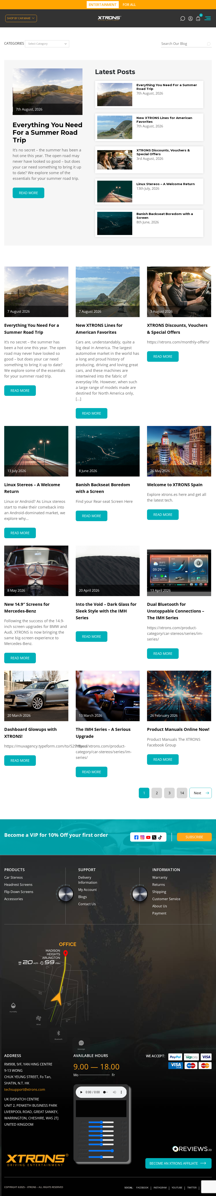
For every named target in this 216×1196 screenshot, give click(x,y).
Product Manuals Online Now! (178, 729)
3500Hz (82, 1140)
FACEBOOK (142, 1187)
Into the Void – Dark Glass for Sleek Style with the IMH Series (106, 611)
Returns (158, 884)
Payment (159, 913)
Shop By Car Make (19, 18)
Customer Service (166, 899)
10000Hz (82, 1144)
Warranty (159, 877)
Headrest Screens (18, 884)
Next (197, 793)
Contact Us (87, 904)
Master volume (83, 1150)
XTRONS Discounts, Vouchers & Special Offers (163, 152)
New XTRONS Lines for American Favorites (164, 120)
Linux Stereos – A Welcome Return (165, 184)
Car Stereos (13, 877)
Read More (28, 193)
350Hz (83, 1131)
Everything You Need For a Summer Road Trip (166, 87)
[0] (198, 18)
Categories (14, 43)
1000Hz (82, 1135)
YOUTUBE (177, 1187)
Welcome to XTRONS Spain (174, 484)
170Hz (83, 1126)
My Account (87, 889)
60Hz (84, 1122)
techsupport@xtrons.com (24, 1089)
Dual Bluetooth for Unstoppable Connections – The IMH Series (175, 611)
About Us (159, 906)
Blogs (82, 896)
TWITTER (192, 1187)
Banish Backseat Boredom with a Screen (164, 216)
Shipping (159, 891)
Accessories (13, 899)
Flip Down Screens (18, 891)
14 (182, 793)
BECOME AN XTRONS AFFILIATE (174, 1163)
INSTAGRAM (160, 1187)
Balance (82, 1157)
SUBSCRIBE (194, 837)
